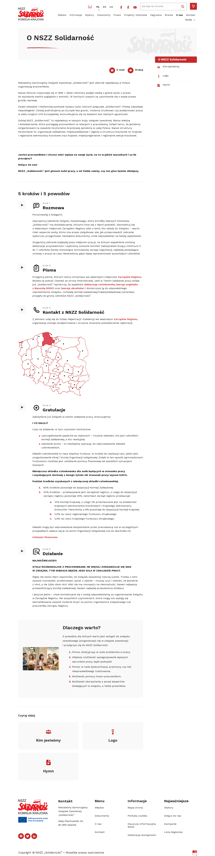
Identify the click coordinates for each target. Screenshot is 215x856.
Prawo (117, 15)
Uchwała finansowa (45, 537)
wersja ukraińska (72, 288)
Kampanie (170, 824)
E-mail (120, 70)
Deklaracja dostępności (142, 835)
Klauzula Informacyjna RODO (142, 825)
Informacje (75, 15)
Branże (169, 15)
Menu (100, 801)
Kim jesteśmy (171, 66)
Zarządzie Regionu (129, 277)
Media (188, 20)
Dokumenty (103, 15)
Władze (62, 15)
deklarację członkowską (99, 284)
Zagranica (156, 15)
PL (98, 7)
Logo (166, 76)
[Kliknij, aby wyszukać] (182, 6)
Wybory (89, 15)
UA (111, 7)
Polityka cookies (137, 816)
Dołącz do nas (172, 816)
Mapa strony (135, 808)
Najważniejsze (176, 801)
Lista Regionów (173, 832)
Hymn (166, 85)
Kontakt (190, 15)
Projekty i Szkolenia (135, 15)
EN (104, 7)
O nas (179, 15)
